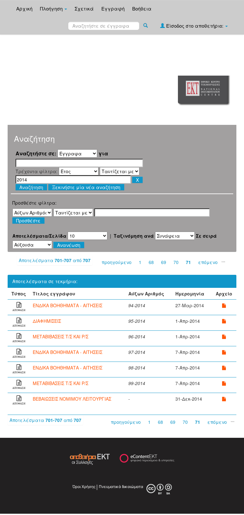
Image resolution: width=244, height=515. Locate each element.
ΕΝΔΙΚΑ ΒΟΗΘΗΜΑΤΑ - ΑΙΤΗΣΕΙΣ (67, 305)
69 (163, 262)
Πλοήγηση (52, 8)
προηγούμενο (117, 262)
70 (176, 262)
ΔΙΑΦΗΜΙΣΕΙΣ (47, 321)
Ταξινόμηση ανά (134, 236)
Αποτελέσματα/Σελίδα (39, 236)
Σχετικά (84, 8)
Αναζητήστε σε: (36, 153)
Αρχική (24, 8)
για (103, 153)
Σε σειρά (206, 236)
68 (151, 262)
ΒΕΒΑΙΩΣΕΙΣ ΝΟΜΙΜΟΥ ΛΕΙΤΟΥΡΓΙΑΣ (72, 399)
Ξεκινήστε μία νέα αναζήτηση (86, 187)
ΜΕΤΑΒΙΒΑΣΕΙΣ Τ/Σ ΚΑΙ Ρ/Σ (60, 336)
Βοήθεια (142, 8)
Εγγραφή (113, 8)
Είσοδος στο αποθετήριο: (195, 25)
